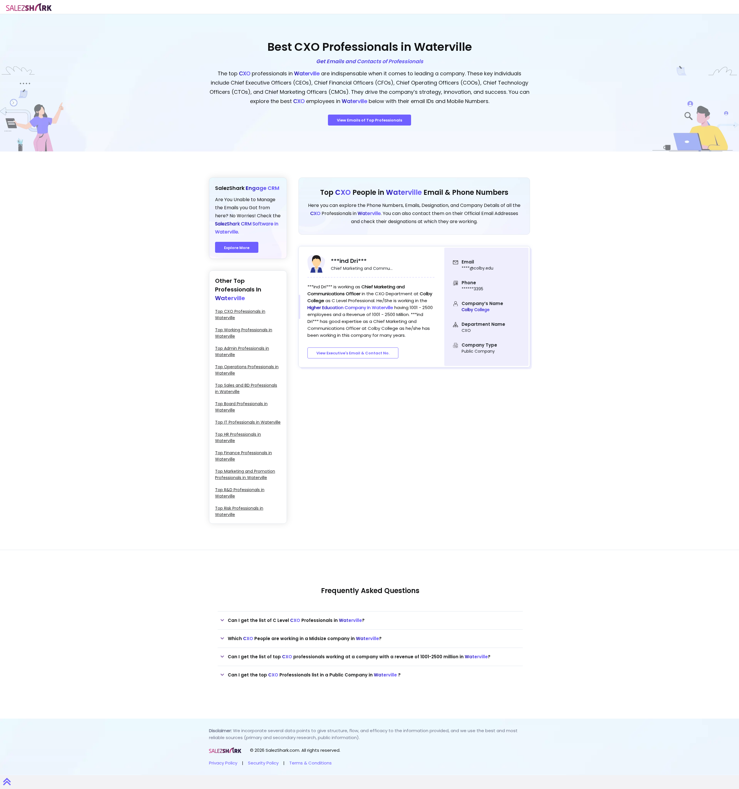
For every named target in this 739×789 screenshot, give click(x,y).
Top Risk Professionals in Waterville (239, 511)
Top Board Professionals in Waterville (241, 407)
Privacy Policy (223, 763)
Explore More (236, 247)
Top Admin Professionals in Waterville (242, 351)
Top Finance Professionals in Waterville (243, 456)
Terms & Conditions (310, 763)
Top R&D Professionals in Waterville (239, 493)
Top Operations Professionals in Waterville (247, 370)
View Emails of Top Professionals (369, 120)
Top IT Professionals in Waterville (248, 422)
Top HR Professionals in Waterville (238, 437)
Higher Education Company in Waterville (350, 307)
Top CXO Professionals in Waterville (240, 315)
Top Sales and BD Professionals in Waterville (246, 388)
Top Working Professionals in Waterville (243, 333)
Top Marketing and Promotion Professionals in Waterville (245, 474)
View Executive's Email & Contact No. (352, 353)
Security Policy (263, 763)
